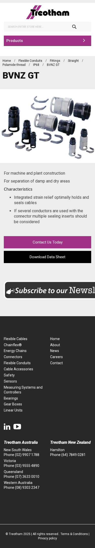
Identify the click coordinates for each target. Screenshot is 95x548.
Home (7, 61)
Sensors (10, 381)
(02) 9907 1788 (27, 455)
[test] (47, 12)
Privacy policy (47, 538)
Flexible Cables (15, 339)
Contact (56, 363)
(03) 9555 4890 (27, 466)
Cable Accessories (18, 369)
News (54, 351)
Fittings (55, 61)
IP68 (36, 65)
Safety (9, 375)
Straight (74, 61)
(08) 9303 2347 (27, 487)
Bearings (11, 398)
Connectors (13, 357)
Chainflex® (13, 345)
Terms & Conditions (74, 534)
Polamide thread (14, 65)
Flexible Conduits (30, 61)
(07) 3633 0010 (27, 477)
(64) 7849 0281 (73, 455)
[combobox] (47, 27)
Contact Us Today (48, 242)
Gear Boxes (13, 404)
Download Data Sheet (47, 257)
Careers (56, 357)
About (55, 345)
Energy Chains (15, 351)
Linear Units (13, 410)
